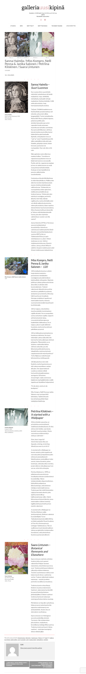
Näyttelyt (30, 26)
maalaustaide (32, 639)
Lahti (27, 639)
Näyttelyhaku (42, 26)
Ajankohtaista (21, 638)
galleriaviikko (14, 639)
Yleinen (40, 638)
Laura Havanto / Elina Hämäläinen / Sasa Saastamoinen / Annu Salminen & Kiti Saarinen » (41, 665)
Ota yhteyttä (71, 26)
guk (19, 639)
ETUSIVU (13, 26)
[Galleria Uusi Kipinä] (43, 7)
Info (21, 26)
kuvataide (23, 639)
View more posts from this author (31, 648)
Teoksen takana (56, 26)
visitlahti (46, 639)
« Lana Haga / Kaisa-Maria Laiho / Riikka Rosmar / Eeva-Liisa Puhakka (16, 664)
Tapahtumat (34, 638)
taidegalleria (40, 639)
